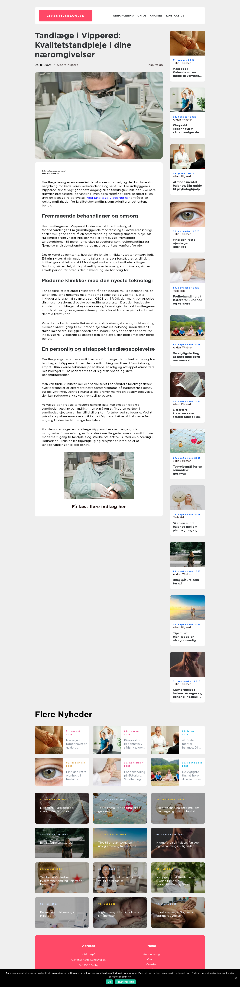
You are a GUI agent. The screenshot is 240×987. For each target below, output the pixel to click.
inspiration (155, 65)
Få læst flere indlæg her (99, 506)
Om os (142, 15)
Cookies (156, 15)
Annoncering (123, 15)
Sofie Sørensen (182, 63)
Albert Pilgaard (67, 65)
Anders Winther (182, 119)
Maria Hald (179, 291)
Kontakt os (175, 15)
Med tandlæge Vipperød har (108, 197)
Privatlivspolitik (125, 981)
